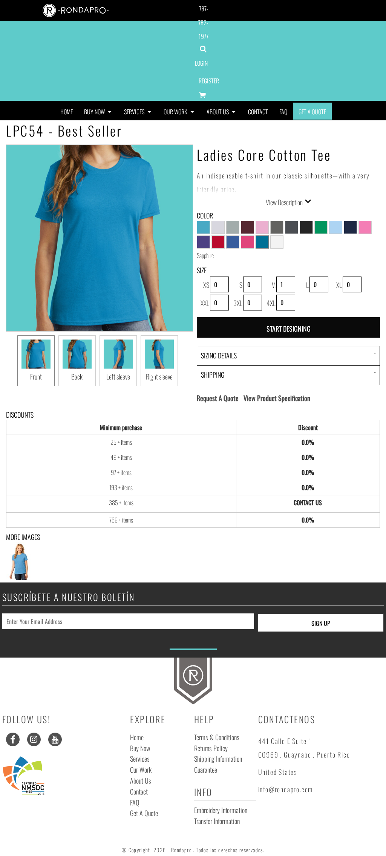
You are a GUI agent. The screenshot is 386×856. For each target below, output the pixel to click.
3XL (237, 303)
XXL (205, 303)
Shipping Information (218, 759)
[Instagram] (34, 739)
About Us (140, 780)
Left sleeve (118, 376)
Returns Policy (211, 748)
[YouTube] (55, 739)
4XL (271, 303)
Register (209, 80)
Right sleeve (159, 376)
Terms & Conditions (216, 737)
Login (201, 63)
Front (36, 376)
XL (339, 285)
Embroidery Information (220, 810)
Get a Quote (144, 813)
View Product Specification (277, 398)
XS (206, 285)
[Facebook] (13, 739)
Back (77, 376)
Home (137, 737)
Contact (139, 791)
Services (140, 759)
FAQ (134, 802)
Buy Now (140, 748)
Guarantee (205, 770)
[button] (98, 111)
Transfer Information (217, 821)
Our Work (141, 770)
